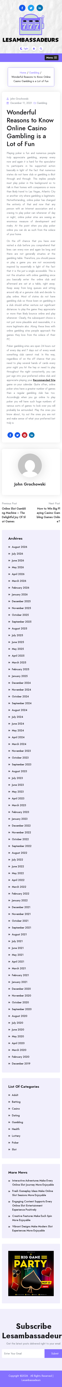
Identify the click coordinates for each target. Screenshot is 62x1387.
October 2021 (20, 921)
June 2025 (18, 642)
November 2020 (21, 995)
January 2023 (20, 819)
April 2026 (18, 574)
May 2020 (18, 1036)
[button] (52, 57)
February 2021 (20, 975)
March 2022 (19, 887)
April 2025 (18, 656)
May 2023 (18, 791)
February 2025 (20, 669)
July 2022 (17, 859)
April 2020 (18, 1043)
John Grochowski (29, 484)
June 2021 (18, 948)
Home (23, 72)
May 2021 (18, 955)
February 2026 (20, 588)
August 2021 (19, 934)
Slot (14, 1149)
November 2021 (21, 914)
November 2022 (21, 832)
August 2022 (19, 853)
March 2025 (19, 662)
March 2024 (19, 744)
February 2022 (20, 893)
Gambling (34, 72)
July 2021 (17, 941)
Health (16, 1129)
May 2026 (18, 567)
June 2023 (18, 785)
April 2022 (18, 880)
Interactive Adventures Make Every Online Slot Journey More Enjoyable (33, 1183)
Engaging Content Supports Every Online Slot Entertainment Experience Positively (32, 1206)
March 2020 (19, 1050)
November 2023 (21, 751)
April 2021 (18, 961)
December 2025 (21, 601)
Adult (15, 1095)
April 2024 (18, 737)
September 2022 (21, 846)
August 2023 (19, 771)
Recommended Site (44, 380)
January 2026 (20, 594)
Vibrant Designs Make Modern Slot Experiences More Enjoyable (32, 1228)
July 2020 (17, 1023)
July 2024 (17, 717)
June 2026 (18, 560)
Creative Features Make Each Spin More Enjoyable (32, 1218)
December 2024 (21, 683)
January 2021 (19, 982)
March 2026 (19, 581)
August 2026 (19, 547)
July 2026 (17, 554)
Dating (16, 1115)
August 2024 (19, 710)
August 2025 (19, 628)
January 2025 (20, 676)
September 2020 (21, 1009)
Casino (16, 1108)
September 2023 (21, 764)
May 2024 (18, 730)
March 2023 (19, 805)
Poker (15, 1142)
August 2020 (19, 1016)
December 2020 (21, 989)
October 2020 (20, 1002)
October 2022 (20, 839)
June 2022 (18, 866)
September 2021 (21, 927)
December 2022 (21, 825)
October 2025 (20, 615)
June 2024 (18, 724)
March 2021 (19, 968)
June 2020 (18, 1029)
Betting (16, 1102)
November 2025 (21, 608)
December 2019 (21, 1063)
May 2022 (18, 873)
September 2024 (21, 703)
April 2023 (18, 798)
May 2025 (18, 649)
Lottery (16, 1136)
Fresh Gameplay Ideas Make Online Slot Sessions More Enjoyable (32, 1193)
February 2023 (20, 812)
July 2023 (17, 778)
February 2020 (20, 1057)
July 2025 (17, 635)
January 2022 (20, 900)
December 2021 (21, 907)
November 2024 (21, 690)
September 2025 (21, 622)
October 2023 (20, 758)
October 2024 (20, 696)
